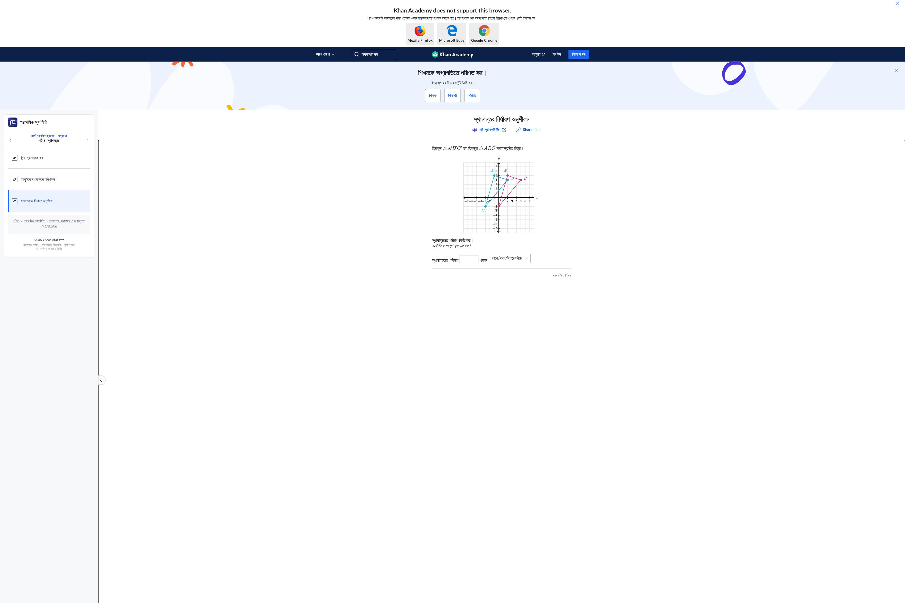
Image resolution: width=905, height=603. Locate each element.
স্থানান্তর (51, 226)
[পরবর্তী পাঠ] (87, 140)
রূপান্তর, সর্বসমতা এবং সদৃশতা (67, 221)
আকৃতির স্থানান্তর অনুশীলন (38, 179)
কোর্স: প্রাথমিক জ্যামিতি (42, 135)
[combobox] (509, 258)
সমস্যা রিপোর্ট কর (562, 275)
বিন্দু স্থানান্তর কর (32, 158)
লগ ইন (557, 54)
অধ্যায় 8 (62, 135)
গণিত (16, 221)
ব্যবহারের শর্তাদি (31, 245)
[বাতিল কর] (897, 4)
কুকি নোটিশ (69, 245)
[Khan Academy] (452, 54)
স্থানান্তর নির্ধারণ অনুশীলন (37, 201)
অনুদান (536, 54)
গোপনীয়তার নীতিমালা (51, 245)
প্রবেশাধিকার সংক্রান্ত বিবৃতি (49, 248)
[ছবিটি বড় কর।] (501, 194)
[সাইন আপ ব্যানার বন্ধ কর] (896, 70)
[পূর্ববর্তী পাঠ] (10, 140)
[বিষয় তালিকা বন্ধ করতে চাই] (102, 380)
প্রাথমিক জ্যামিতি (34, 221)
